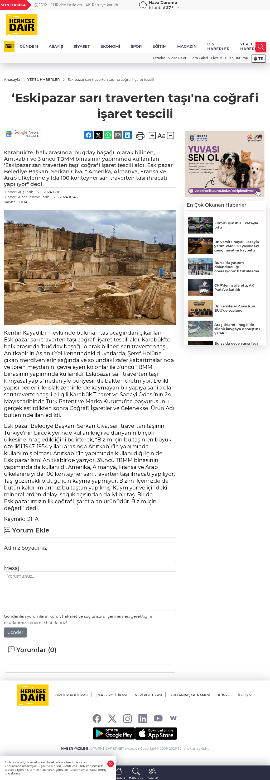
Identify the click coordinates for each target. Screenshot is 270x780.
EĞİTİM (159, 46)
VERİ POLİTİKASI (148, 695)
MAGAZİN (187, 46)
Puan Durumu (236, 58)
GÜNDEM (29, 46)
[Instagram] (127, 718)
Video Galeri (177, 58)
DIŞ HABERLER (218, 46)
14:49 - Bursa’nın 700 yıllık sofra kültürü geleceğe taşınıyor (82, 5)
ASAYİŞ (56, 46)
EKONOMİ (110, 46)
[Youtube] (158, 718)
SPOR (136, 46)
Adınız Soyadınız (25, 548)
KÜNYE (224, 695)
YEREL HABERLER (251, 46)
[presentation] (128, 5)
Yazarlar (159, 58)
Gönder (15, 632)
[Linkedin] (143, 718)
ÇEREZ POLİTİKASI (112, 695)
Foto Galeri (199, 58)
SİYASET (82, 46)
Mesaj (11, 568)
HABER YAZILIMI (74, 748)
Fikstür (216, 58)
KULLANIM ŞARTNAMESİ (190, 695)
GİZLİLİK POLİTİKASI (71, 695)
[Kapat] (111, 764)
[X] (112, 718)
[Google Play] (114, 733)
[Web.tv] (173, 718)
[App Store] (156, 733)
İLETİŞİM (245, 695)
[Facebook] (97, 718)
